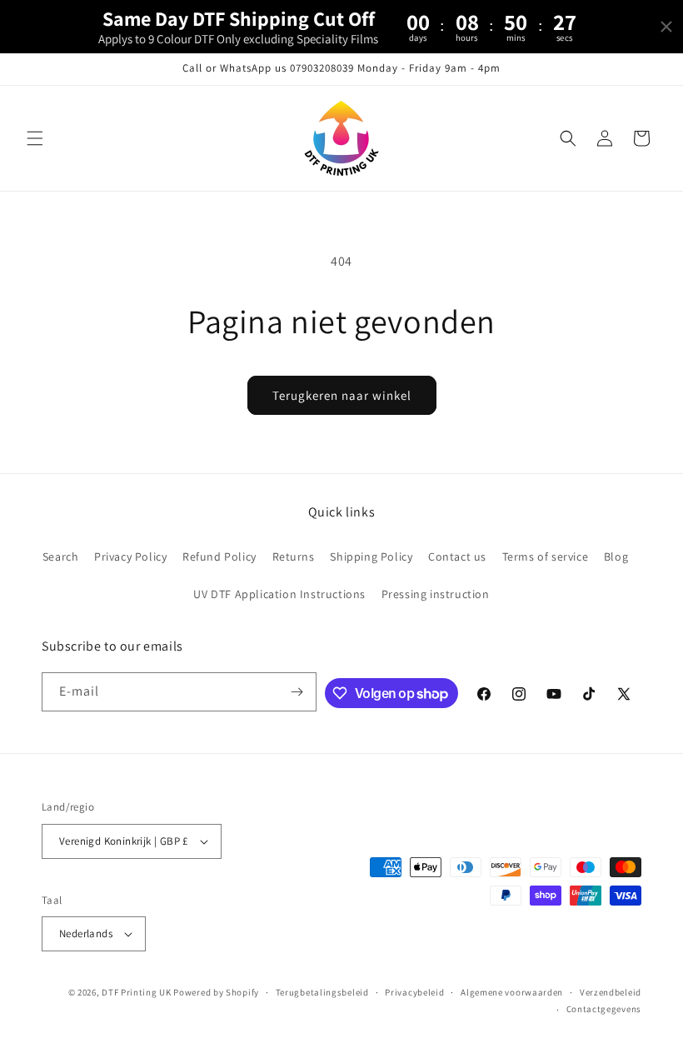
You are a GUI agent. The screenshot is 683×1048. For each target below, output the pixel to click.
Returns (293, 556)
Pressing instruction (435, 593)
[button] (35, 138)
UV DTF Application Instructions (279, 593)
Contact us (457, 556)
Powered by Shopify (216, 992)
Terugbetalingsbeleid (322, 992)
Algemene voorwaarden (512, 992)
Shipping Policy (371, 556)
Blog (616, 556)
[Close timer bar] (666, 26)
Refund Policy (219, 556)
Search (60, 556)
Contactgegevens (604, 1009)
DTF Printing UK (137, 992)
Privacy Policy (130, 556)
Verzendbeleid (610, 992)
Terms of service (545, 556)
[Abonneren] (297, 691)
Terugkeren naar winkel (341, 395)
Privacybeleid (414, 992)
